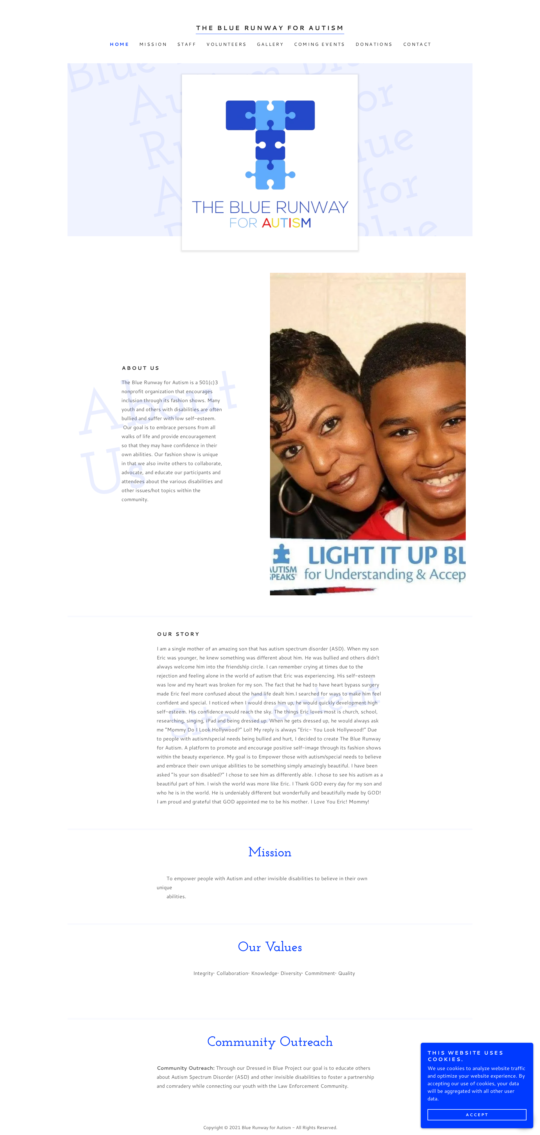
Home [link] (119, 44)
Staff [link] (186, 44)
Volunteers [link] (226, 44)
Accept (477, 1115)
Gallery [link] (270, 44)
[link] (270, 28)
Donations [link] (374, 44)
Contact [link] (417, 44)
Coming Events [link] (319, 44)
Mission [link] (153, 44)
